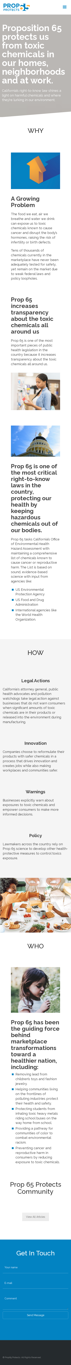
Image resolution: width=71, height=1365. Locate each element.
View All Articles (35, 1216)
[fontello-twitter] (35, 1348)
